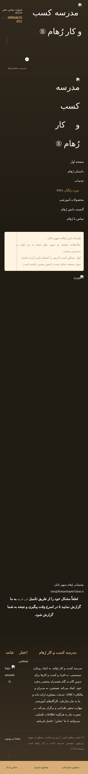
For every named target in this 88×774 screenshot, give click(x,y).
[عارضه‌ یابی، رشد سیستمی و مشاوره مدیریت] (57, 22)
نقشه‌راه (56, 681)
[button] (15, 63)
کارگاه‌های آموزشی (46, 701)
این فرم (23, 599)
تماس (58, 721)
